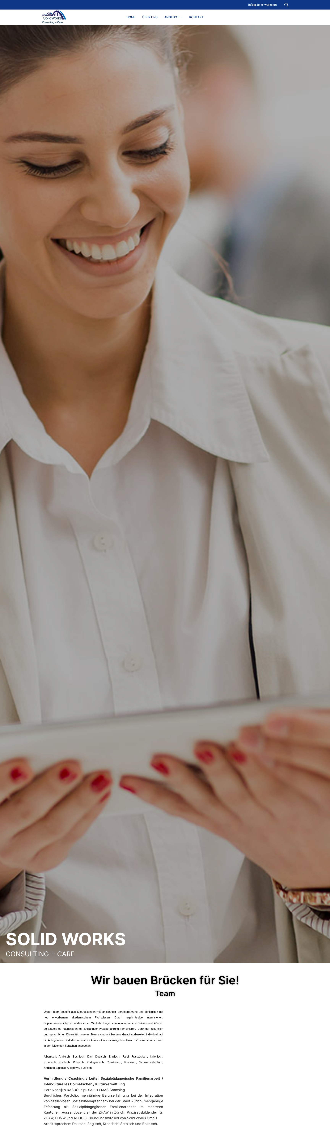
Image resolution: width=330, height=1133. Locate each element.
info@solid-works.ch (262, 4)
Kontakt (196, 17)
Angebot (171, 17)
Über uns (150, 17)
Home (131, 17)
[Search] (286, 5)
